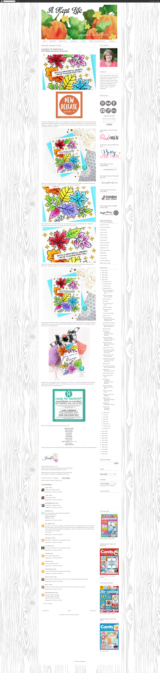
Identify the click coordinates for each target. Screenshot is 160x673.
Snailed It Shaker (107, 307)
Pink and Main (103, 237)
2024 (103, 275)
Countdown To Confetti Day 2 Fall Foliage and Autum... (109, 360)
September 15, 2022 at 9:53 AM (53, 600)
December (106, 281)
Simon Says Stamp (105, 250)
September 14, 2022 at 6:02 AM (53, 492)
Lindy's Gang (103, 232)
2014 (103, 447)
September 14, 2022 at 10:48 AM (54, 534)
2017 (103, 440)
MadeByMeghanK (50, 503)
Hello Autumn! (106, 363)
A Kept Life (55, 10)
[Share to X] (66, 478)
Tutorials (83, 41)
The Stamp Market (105, 260)
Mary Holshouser (50, 592)
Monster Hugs (106, 328)
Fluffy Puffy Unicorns (108, 373)
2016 (103, 442)
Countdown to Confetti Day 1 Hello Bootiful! (109, 366)
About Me (53, 41)
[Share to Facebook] (67, 478)
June (104, 417)
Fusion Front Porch (108, 347)
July (104, 414)
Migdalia (47, 511)
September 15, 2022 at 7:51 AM (53, 589)
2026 (103, 270)
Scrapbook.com (104, 247)
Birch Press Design (105, 227)
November (106, 283)
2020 (103, 433)
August (105, 412)
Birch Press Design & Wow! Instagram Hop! (108, 292)
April (104, 421)
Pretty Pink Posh (104, 245)
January (105, 428)
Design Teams (63, 41)
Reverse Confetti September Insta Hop (108, 387)
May (104, 419)
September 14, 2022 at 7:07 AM (53, 507)
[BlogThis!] (64, 478)
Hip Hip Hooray (107, 299)
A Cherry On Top (104, 224)
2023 (103, 277)
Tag (61, 480)
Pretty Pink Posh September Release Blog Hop (109, 344)
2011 (103, 454)
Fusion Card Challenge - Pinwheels (106, 408)
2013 (103, 449)
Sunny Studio (103, 255)
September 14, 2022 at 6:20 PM (53, 542)
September (106, 288)
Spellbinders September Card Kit (108, 370)
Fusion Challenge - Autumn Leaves (108, 296)
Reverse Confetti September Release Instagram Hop (109, 339)
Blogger (83, 661)
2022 (103, 279)
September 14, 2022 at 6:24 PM (53, 550)
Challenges (112, 41)
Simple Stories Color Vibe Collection (108, 355)
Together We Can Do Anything (108, 395)
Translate (112, 485)
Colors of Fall (106, 315)
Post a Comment (47, 603)
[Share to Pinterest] (69, 478)
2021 (103, 431)
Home (44, 41)
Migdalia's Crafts (49, 518)
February (105, 426)
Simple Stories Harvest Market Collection (109, 325)
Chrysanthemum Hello (109, 322)
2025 (103, 272)
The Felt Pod (103, 258)
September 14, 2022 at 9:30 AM (53, 520)
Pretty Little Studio (105, 242)
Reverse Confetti (54, 480)
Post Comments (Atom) (73, 614)
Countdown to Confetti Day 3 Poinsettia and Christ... (109, 351)
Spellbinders (103, 253)
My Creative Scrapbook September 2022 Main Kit (108, 333)
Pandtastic (105, 301)
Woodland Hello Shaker (107, 310)
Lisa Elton (48, 545)
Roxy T (47, 584)
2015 (103, 444)
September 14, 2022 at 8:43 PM (53, 565)
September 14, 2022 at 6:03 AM (53, 499)
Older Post (93, 610)
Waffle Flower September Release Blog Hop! (109, 399)
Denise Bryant (49, 569)
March (105, 423)
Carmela (47, 553)
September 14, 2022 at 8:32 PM (53, 558)
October (105, 286)
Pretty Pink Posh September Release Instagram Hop (109, 319)
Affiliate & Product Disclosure (97, 41)
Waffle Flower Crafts (105, 263)
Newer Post (46, 610)
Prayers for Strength (108, 313)
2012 (103, 451)
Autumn (47, 480)
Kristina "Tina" (49, 577)
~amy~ (47, 487)
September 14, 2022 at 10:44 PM (54, 573)
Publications (73, 41)
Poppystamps (103, 240)
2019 (103, 435)
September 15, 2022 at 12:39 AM (54, 581)
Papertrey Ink (103, 235)
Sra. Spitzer (48, 523)
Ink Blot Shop (103, 230)
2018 (103, 438)
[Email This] (63, 478)
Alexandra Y (48, 538)
